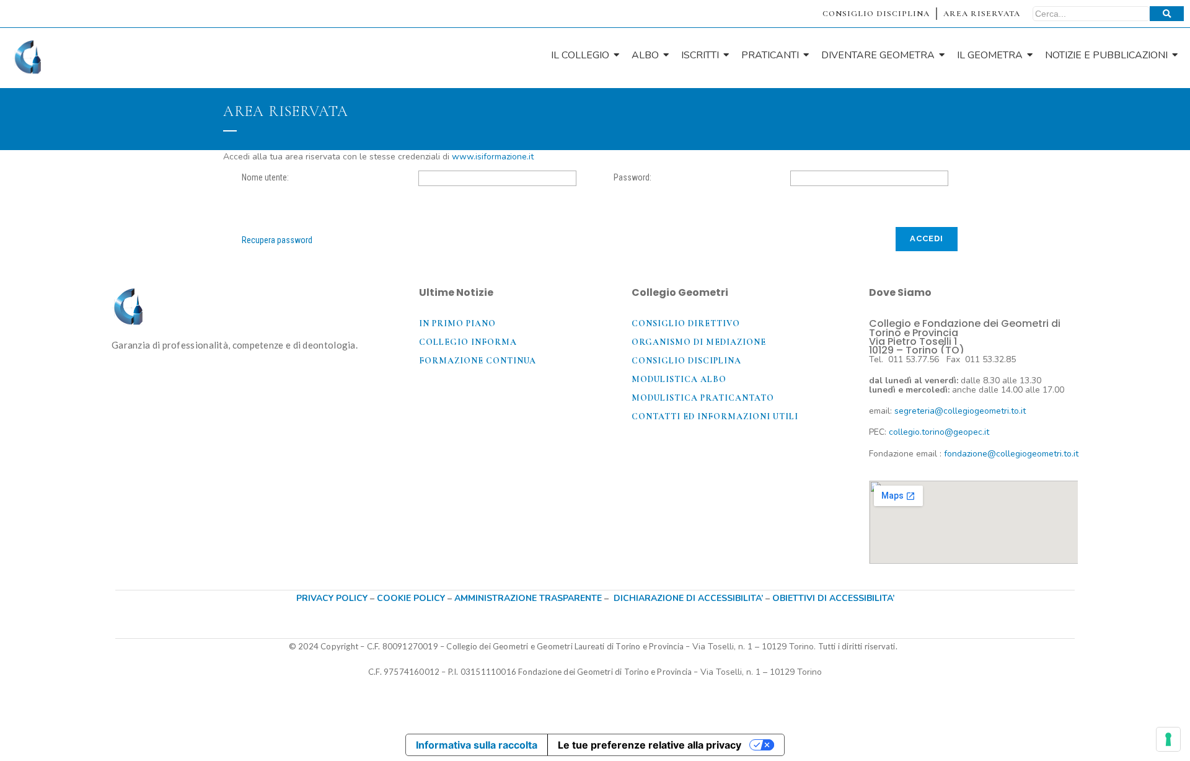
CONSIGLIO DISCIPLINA (876, 14)
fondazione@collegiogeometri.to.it (1011, 454)
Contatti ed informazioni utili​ (715, 416)
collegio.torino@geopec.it (939, 432)
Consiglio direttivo (686, 323)
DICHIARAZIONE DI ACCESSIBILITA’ (688, 598)
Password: (632, 177)
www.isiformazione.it (493, 156)
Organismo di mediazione (699, 342)
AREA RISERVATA (981, 14)
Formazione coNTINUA (477, 360)
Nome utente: (265, 177)
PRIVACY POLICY (332, 598)
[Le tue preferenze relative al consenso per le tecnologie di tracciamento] (1168, 739)
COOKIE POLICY (412, 598)
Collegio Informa (468, 342)
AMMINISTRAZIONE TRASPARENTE (528, 598)
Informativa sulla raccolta (476, 745)
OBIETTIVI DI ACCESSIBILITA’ (833, 598)
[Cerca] (1167, 13)
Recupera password (277, 240)
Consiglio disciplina (686, 360)
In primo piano (457, 323)
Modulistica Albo (679, 379)
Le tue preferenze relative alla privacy (649, 745)
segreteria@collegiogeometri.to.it (960, 411)
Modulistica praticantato (703, 398)
